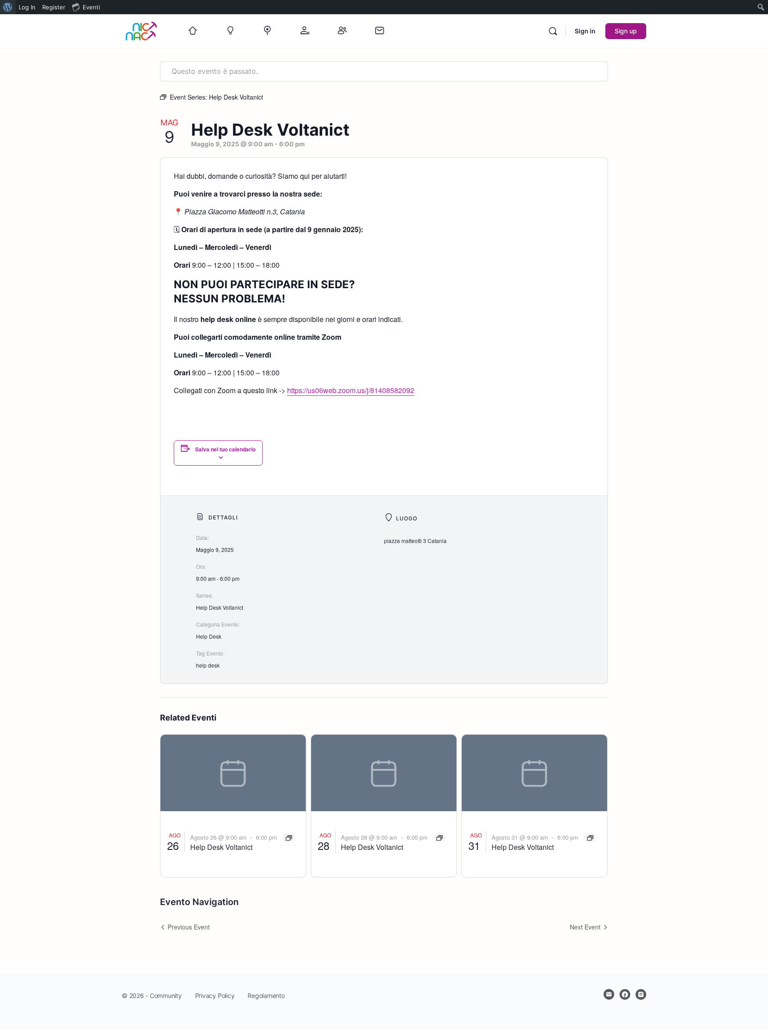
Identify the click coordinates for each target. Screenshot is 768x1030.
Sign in (585, 31)
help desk (208, 665)
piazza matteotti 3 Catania (415, 540)
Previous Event (189, 926)
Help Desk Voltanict (219, 607)
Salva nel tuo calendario (225, 449)
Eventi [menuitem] (91, 7)
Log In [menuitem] (27, 7)
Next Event (585, 926)
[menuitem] (8, 7)
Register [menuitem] (53, 7)
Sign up (626, 31)
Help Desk (208, 636)
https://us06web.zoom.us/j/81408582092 (350, 390)
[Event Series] (289, 838)
